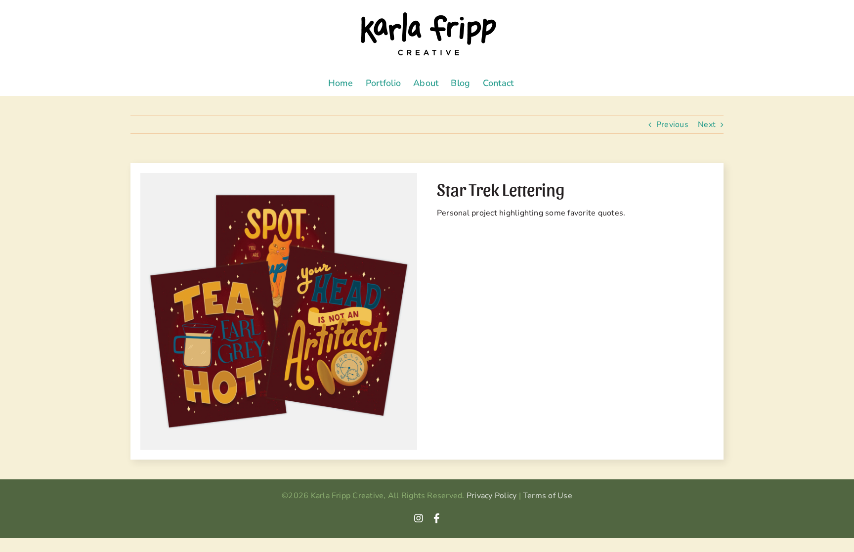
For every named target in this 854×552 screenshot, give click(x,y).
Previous (672, 124)
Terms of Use (547, 495)
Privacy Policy (491, 495)
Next (707, 124)
